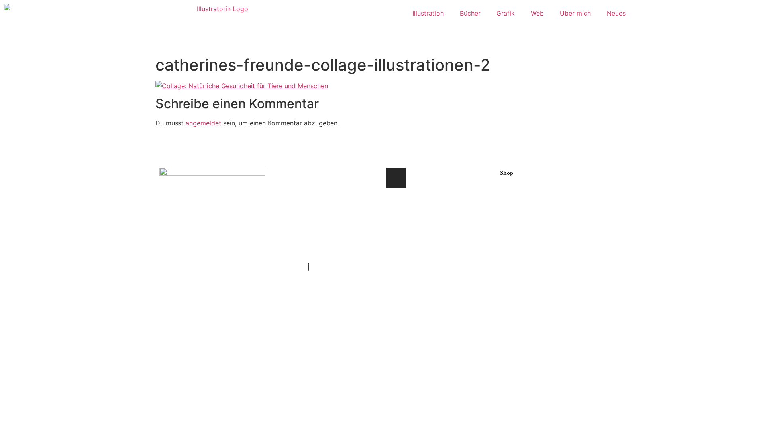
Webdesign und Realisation (313, 230)
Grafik (505, 13)
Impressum (289, 267)
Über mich (575, 13)
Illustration (428, 13)
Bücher (470, 13)
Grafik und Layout (300, 211)
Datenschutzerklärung (345, 267)
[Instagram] (396, 178)
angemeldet (203, 123)
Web (537, 13)
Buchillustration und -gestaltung (321, 192)
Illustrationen (292, 172)
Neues (616, 13)
